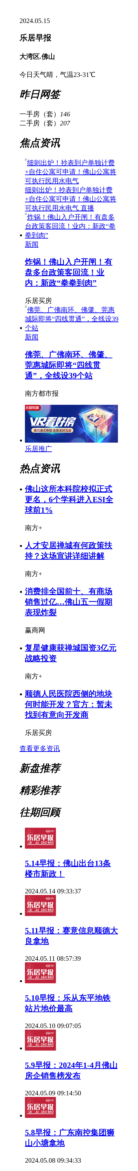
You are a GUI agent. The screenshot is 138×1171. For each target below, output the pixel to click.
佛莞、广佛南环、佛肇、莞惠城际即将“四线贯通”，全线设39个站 (68, 365)
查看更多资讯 (40, 748)
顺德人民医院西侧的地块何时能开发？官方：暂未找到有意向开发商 (68, 704)
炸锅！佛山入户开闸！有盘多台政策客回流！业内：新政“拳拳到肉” (68, 272)
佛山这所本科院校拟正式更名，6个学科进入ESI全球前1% (69, 499)
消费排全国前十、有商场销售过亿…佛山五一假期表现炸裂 (68, 602)
